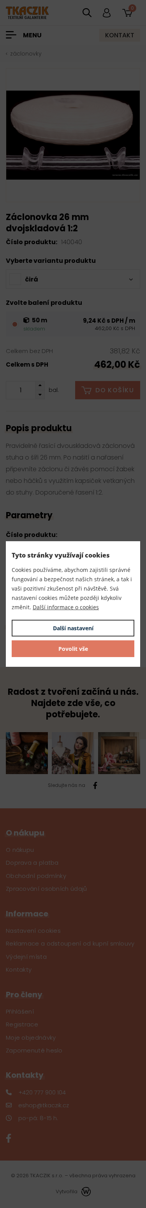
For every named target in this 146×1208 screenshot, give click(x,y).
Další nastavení (73, 628)
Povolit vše (73, 648)
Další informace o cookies (66, 607)
